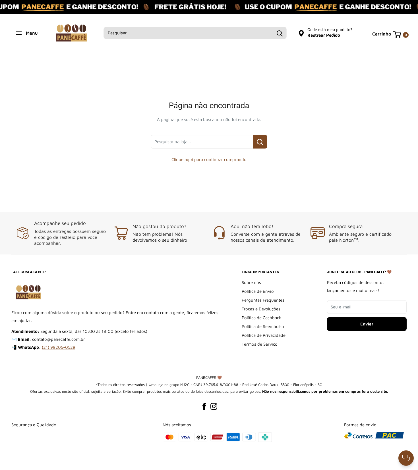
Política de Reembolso (263, 326)
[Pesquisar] (279, 33)
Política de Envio (258, 291)
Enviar (366, 323)
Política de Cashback (261, 317)
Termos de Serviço (260, 344)
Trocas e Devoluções (261, 308)
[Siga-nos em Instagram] (213, 406)
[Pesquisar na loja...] (260, 142)
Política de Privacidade (263, 335)
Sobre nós (251, 282)
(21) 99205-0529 (58, 347)
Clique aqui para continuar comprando (209, 159)
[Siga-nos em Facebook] (204, 406)
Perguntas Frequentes (263, 300)
